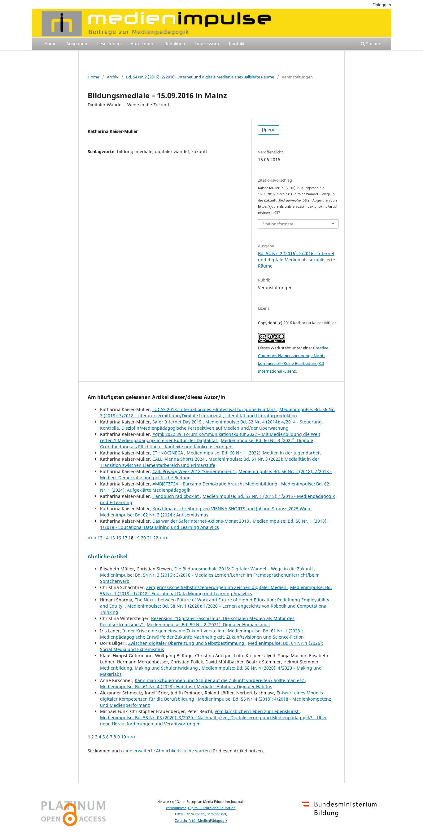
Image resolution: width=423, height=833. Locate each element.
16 (118, 538)
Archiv (112, 77)
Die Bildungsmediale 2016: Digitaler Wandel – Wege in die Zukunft (244, 569)
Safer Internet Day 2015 (177, 422)
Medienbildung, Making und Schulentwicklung (149, 668)
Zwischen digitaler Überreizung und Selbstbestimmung (187, 643)
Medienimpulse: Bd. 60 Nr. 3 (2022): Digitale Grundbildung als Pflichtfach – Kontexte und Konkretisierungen (206, 443)
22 (155, 538)
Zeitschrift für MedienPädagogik (201, 820)
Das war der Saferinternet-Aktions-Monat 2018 (201, 521)
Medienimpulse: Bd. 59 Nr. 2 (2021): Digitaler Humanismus (208, 624)
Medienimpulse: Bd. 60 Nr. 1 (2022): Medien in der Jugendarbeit (254, 453)
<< (90, 538)
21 (149, 538)
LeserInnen (109, 44)
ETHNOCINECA (168, 453)
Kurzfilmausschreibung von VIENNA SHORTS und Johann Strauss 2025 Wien (232, 509)
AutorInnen (143, 44)
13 (100, 538)
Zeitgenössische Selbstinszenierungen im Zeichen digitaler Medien (217, 587)
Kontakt (237, 44)
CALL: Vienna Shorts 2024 (179, 459)
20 (143, 538)
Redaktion (174, 44)
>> (165, 538)
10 (123, 737)
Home (50, 44)
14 (106, 538)
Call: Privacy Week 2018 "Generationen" (194, 471)
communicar (176, 808)
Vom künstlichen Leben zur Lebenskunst (257, 711)
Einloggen (382, 4)
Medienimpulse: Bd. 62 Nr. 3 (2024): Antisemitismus (154, 515)
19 (137, 538)
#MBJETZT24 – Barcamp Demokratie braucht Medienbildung (215, 484)
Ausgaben (76, 44)
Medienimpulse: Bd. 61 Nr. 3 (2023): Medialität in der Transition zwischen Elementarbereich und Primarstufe (209, 462)
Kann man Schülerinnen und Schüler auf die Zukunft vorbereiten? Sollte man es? (220, 680)
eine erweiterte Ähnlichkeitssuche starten (166, 751)
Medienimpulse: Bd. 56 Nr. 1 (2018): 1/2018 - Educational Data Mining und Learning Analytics (214, 524)
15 (112, 538)
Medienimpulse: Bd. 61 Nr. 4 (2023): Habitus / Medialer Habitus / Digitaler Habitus (186, 686)
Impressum (207, 44)
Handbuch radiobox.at (176, 496)
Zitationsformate (277, 224)
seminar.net (216, 814)
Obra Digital (195, 814)
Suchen (373, 44)
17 (124, 538)
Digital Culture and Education (212, 808)
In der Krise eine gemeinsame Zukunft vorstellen (173, 631)
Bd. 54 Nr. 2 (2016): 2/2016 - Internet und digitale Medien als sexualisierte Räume (200, 77)
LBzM (179, 814)
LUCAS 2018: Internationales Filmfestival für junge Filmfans (214, 409)
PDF (271, 130)
